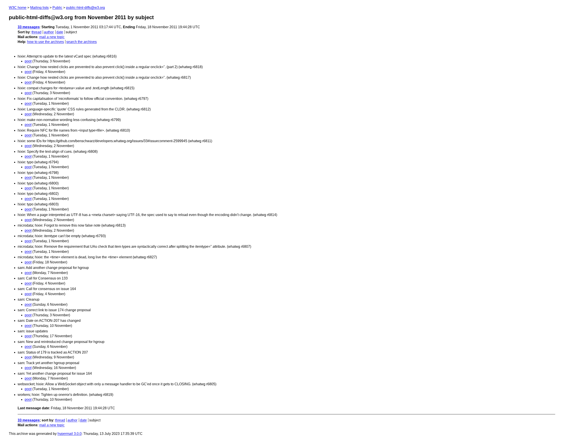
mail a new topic (52, 37)
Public (57, 7)
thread (36, 32)
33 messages (29, 27)
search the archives (81, 42)
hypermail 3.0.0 (70, 434)
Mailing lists (39, 7)
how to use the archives (45, 42)
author (49, 32)
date (59, 32)
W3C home (17, 7)
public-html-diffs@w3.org (85, 7)
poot (28, 61)
